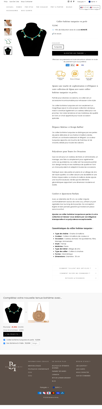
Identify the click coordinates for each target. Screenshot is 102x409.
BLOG (54, 381)
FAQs (6, 2)
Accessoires (12, 11)
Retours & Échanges (75, 278)
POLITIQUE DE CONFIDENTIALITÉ (38, 369)
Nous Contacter (26, 2)
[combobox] (35, 343)
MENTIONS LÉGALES (34, 366)
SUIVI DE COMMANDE (83, 376)
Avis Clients (26, 11)
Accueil (9, 7)
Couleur (56, 43)
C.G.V (30, 372)
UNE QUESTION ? (81, 366)
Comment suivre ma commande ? (75, 273)
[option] (31, 38)
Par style (29, 7)
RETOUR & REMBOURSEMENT (61, 378)
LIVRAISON (55, 375)
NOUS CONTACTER (82, 372)
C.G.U (30, 376)
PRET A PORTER (57, 7)
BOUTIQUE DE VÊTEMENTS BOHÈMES (60, 367)
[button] (90, 7)
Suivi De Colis (14, 2)
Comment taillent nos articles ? (75, 268)
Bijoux (69, 7)
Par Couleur (42, 7)
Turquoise (58, 47)
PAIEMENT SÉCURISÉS (59, 371)
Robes (19, 7)
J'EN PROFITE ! (12, 334)
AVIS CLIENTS (80, 369)
